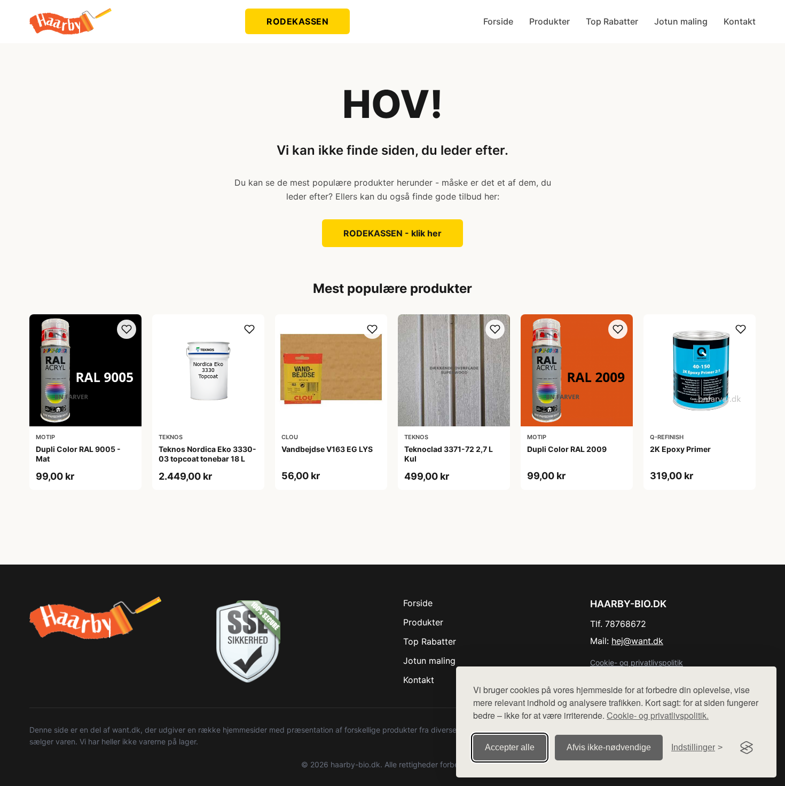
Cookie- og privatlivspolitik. (658, 715)
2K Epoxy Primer (680, 449)
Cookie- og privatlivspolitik (636, 662)
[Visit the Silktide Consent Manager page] (746, 747)
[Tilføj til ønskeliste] (126, 329)
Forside (498, 21)
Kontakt (740, 21)
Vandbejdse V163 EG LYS (327, 449)
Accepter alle (510, 747)
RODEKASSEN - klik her (392, 233)
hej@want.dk (637, 641)
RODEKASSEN (297, 21)
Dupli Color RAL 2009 (567, 449)
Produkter (549, 21)
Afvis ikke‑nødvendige (609, 747)
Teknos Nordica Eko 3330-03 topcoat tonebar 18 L (207, 453)
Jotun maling (681, 21)
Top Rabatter (612, 21)
